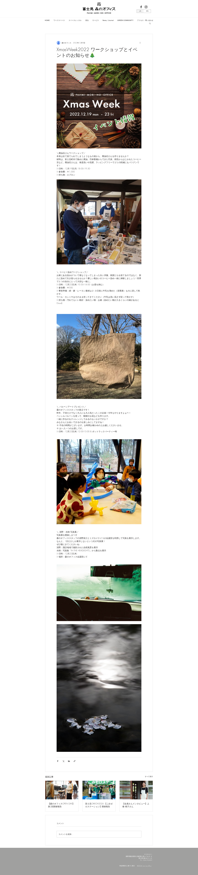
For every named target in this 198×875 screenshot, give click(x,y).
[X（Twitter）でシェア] (63, 761)
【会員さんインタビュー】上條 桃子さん (135, 805)
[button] (59, 20)
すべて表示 (149, 776)
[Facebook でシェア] (58, 761)
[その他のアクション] (140, 42)
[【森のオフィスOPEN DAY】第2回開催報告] (61, 790)
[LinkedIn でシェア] (69, 761)
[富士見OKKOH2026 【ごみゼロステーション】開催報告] (99, 790)
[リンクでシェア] (74, 761)
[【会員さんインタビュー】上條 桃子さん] (136, 790)
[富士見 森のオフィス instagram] (146, 7)
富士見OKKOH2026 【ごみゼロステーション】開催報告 (99, 805)
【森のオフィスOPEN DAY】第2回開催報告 (61, 805)
